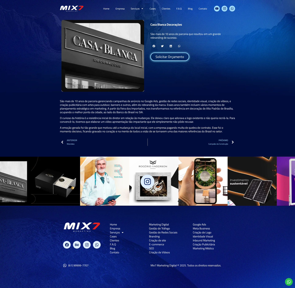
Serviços (135, 8)
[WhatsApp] (289, 282)
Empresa (120, 8)
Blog (190, 8)
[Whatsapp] (232, 9)
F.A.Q (179, 8)
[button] (153, 46)
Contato (203, 8)
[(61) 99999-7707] (65, 265)
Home (106, 8)
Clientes (166, 8)
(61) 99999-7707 (78, 265)
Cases (153, 8)
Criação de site (157, 240)
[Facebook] (67, 245)
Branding (154, 236)
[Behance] (77, 245)
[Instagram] (224, 9)
